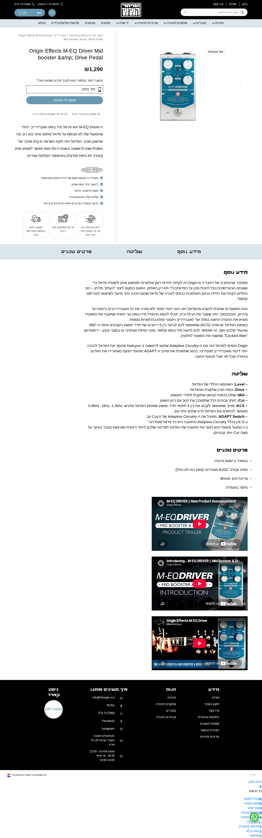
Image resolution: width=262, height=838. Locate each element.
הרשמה (42, 4)
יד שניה (124, 23)
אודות (232, 4)
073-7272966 (106, 713)
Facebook (108, 720)
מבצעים (90, 23)
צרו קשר (218, 4)
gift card (53, 709)
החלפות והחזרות (208, 717)
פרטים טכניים (76, 252)
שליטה (134, 252)
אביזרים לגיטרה (148, 23)
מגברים (201, 23)
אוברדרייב (60, 35)
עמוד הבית (96, 35)
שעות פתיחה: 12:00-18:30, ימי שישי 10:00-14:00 (102, 756)
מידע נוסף (189, 252)
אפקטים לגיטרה (177, 23)
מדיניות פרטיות (209, 736)
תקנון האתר (211, 704)
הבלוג (42, 23)
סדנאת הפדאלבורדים (65, 23)
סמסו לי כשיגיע (65, 100)
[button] (260, 786)
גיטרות (219, 23)
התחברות (54, 4)
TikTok (110, 705)
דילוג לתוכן (255, 781)
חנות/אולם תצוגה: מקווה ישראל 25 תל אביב (103, 740)
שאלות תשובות (209, 723)
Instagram (108, 728)
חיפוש (186, 12)
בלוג (245, 4)
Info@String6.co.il (103, 697)
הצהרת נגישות (210, 730)
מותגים (105, 23)
